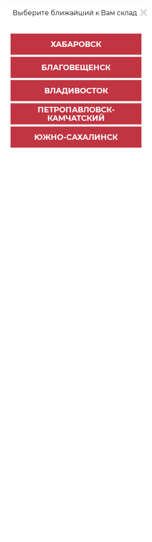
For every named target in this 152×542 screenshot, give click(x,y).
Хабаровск (76, 44)
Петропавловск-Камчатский (76, 114)
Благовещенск (76, 67)
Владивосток (76, 90)
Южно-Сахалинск (76, 137)
